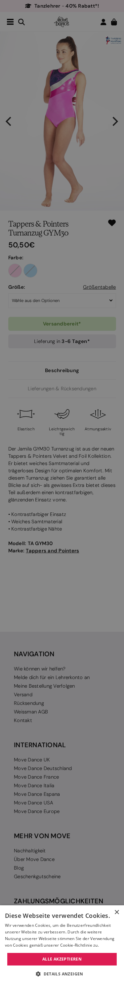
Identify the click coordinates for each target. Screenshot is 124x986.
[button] (62, 974)
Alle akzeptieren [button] (62, 959)
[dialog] (62, 945)
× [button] (116, 912)
